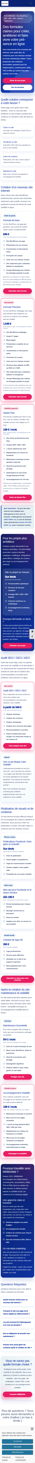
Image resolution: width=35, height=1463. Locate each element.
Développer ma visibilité (18, 1154)
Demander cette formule (18, 291)
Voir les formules (17, 87)
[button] (32, 1429)
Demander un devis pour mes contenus (17, 979)
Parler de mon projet (17, 80)
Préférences (17, 1452)
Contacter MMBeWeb (17, 1394)
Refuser (17, 1447)
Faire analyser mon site (17, 746)
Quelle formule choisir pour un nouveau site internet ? (15, 1301)
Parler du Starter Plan (17, 497)
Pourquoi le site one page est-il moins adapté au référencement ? (16, 1312)
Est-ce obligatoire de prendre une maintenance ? (16, 1335)
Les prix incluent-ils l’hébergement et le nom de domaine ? (17, 1323)
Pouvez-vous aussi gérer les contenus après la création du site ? (17, 1346)
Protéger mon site (17, 1077)
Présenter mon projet (17, 645)
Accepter (17, 1441)
